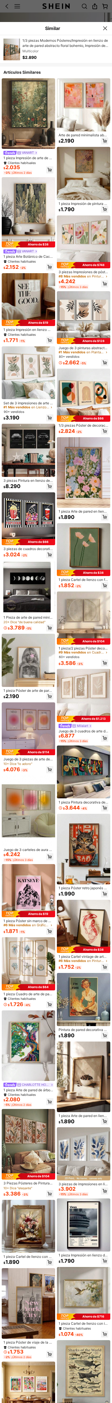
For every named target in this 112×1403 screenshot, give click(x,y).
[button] (49, 169)
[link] (20, 153)
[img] (28, 244)
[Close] (105, 28)
